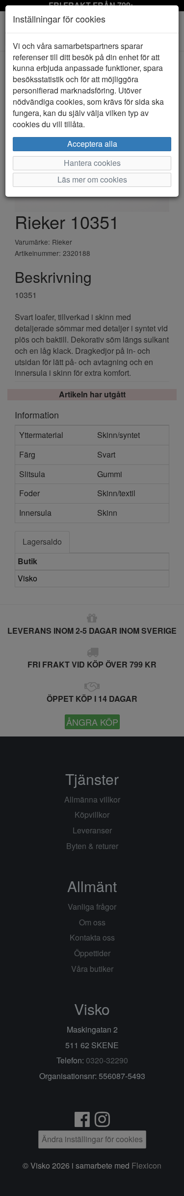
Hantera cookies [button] (92, 162)
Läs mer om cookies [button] (92, 179)
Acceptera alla (92, 143)
